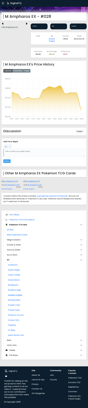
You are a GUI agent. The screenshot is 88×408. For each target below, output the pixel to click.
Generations (14, 280)
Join (52, 375)
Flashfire (12, 325)
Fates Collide (14, 275)
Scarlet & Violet (14, 244)
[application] (44, 98)
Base (9, 340)
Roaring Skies (14, 300)
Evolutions (12, 265)
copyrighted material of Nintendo (52, 196)
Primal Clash (14, 310)
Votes (79, 131)
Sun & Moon (12, 255)
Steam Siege (14, 270)
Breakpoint (13, 285)
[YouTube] (6, 376)
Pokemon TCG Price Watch (22, 219)
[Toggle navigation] (3, 3)
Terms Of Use (38, 379)
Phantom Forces (15, 315)
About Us (36, 375)
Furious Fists (13, 320)
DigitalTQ (15, 3)
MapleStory (73, 387)
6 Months (17, 71)
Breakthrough (14, 290)
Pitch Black (14, 214)
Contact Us (37, 388)
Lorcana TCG (74, 382)
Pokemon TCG (75, 378)
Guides (12, 350)
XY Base (11, 330)
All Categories (38, 393)
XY (8, 260)
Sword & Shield (13, 249)
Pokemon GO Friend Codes (74, 397)
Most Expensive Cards (17, 234)
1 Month (7, 71)
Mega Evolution (14, 239)
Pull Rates (13, 355)
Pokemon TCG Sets (18, 224)
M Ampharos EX (10, 185)
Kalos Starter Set (16, 335)
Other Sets (12, 345)
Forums (53, 379)
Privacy (35, 384)
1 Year (26, 71)
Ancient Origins (52, 40)
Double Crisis (14, 305)
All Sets (10, 229)
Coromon (72, 391)
